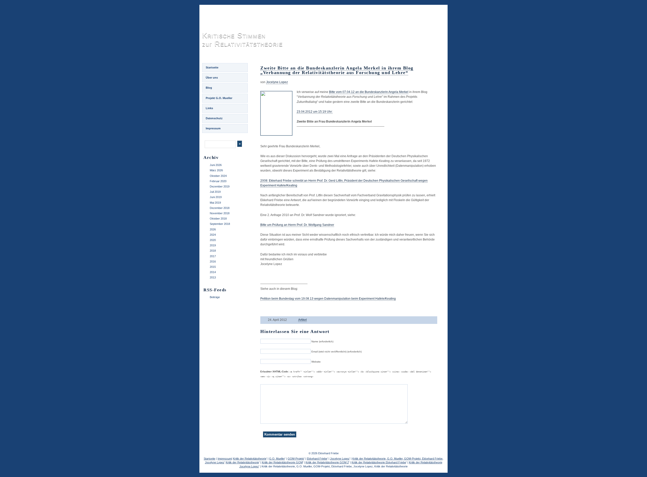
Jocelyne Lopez (277, 82)
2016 (213, 261)
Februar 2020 (218, 181)
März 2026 (216, 170)
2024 (213, 234)
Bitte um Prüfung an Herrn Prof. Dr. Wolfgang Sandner (297, 225)
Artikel (302, 320)
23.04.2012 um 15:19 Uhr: (315, 111)
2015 (213, 266)
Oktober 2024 (218, 175)
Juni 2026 (216, 164)
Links (209, 108)
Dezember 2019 (219, 186)
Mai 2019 (215, 202)
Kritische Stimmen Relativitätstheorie (242, 39)
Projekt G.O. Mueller (219, 98)
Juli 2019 (215, 191)
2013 (213, 277)
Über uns (212, 77)
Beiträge (215, 297)
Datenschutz (214, 118)
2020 (213, 240)
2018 (213, 250)
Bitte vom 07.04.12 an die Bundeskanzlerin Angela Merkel (368, 92)
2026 (213, 229)
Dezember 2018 (219, 207)
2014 (213, 272)
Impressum (213, 128)
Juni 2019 (216, 197)
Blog (209, 87)
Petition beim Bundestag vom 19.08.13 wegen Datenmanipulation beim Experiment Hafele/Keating (328, 298)
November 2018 (219, 213)
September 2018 (220, 223)
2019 (213, 245)
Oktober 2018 (218, 218)
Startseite (212, 67)
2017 (213, 256)
